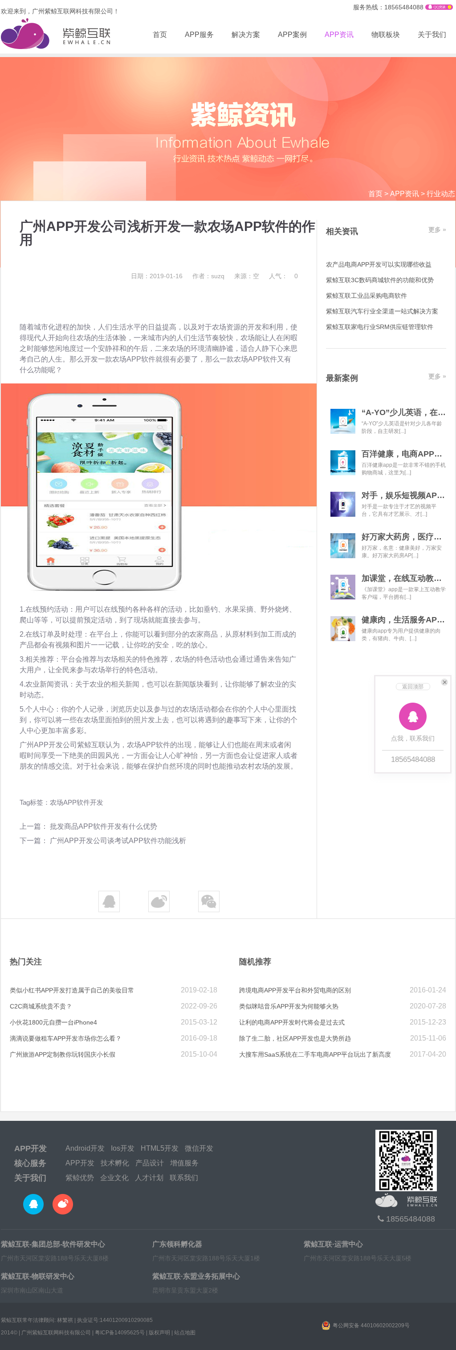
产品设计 (149, 1163)
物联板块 (385, 34)
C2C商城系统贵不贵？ (41, 1006)
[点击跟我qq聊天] (439, 7)
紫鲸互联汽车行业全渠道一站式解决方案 (382, 311)
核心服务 (30, 1163)
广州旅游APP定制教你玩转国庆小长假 (62, 1054)
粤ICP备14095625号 (120, 1332)
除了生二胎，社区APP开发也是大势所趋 (295, 1038)
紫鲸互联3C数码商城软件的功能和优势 (380, 280)
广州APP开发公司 (48, 745)
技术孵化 (115, 1163)
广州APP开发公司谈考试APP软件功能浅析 (118, 840)
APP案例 (292, 34)
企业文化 (114, 1177)
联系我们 (184, 1177)
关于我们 (432, 34)
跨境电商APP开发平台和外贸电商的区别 (295, 990)
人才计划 (149, 1177)
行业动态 (441, 194)
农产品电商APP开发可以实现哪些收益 (379, 264)
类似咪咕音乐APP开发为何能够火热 (288, 1006)
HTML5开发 (160, 1148)
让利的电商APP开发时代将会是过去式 (292, 1022)
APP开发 (30, 1148)
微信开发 (199, 1148)
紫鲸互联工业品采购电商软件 (366, 295)
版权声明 (159, 1332)
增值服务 (184, 1163)
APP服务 (199, 34)
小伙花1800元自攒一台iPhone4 (53, 1022)
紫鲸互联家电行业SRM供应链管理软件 (379, 326)
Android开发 (85, 1148)
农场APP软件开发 (76, 802)
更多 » (437, 229)
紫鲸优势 (79, 1177)
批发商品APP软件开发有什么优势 (103, 826)
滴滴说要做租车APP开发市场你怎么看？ (66, 1038)
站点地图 (184, 1332)
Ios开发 (122, 1148)
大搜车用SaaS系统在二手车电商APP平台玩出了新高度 (315, 1054)
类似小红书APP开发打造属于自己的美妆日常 (72, 990)
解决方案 (246, 34)
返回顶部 (412, 686)
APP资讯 (339, 34)
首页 (160, 34)
